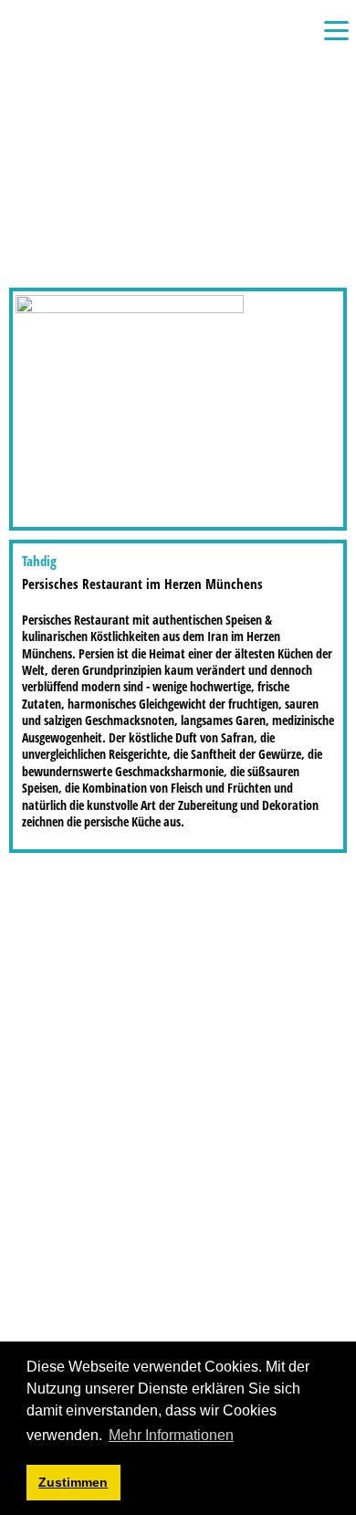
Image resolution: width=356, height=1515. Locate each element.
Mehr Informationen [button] (171, 1435)
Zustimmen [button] (73, 1482)
